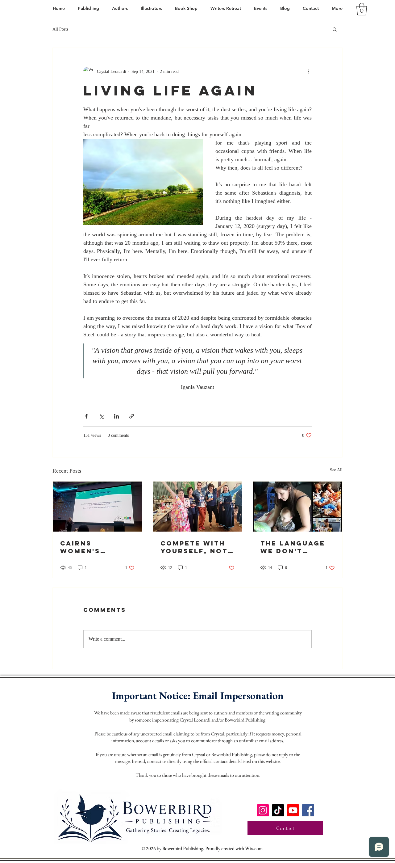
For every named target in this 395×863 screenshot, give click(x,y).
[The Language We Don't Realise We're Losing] (297, 507)
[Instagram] (263, 810)
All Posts (60, 29)
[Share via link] (132, 416)
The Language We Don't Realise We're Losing (292, 547)
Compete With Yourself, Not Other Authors (195, 547)
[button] (361, 9)
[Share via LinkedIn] (116, 416)
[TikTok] (278, 810)
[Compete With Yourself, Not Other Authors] (197, 507)
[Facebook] (308, 810)
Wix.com (254, 848)
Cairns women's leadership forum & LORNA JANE (95, 547)
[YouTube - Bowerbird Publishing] (293, 810)
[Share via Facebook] (86, 416)
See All (336, 470)
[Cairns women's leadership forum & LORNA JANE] (97, 507)
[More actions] (308, 71)
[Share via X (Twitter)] (101, 416)
